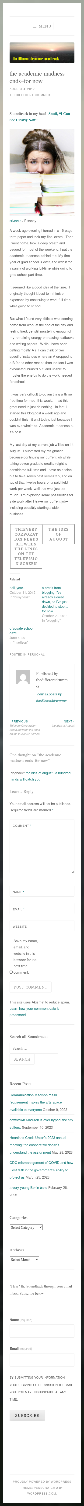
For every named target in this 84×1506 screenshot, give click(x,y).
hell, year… (18, 587)
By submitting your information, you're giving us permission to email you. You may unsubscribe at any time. (41, 1388)
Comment (22, 825)
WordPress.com (41, 1493)
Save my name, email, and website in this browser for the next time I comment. (26, 956)
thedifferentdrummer (30, 95)
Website (20, 926)
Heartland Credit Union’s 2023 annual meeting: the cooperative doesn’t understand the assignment (38, 1145)
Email (19, 909)
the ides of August (63, 723)
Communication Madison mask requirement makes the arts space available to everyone (36, 1102)
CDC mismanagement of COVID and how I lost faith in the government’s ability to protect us (41, 1170)
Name (18, 892)
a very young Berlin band (28, 1187)
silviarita (15, 220)
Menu (44, 26)
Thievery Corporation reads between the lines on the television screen (25, 727)
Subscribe (27, 1415)
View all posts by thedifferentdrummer (51, 697)
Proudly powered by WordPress (42, 1481)
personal (36, 654)
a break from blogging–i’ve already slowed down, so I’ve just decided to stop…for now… (55, 599)
